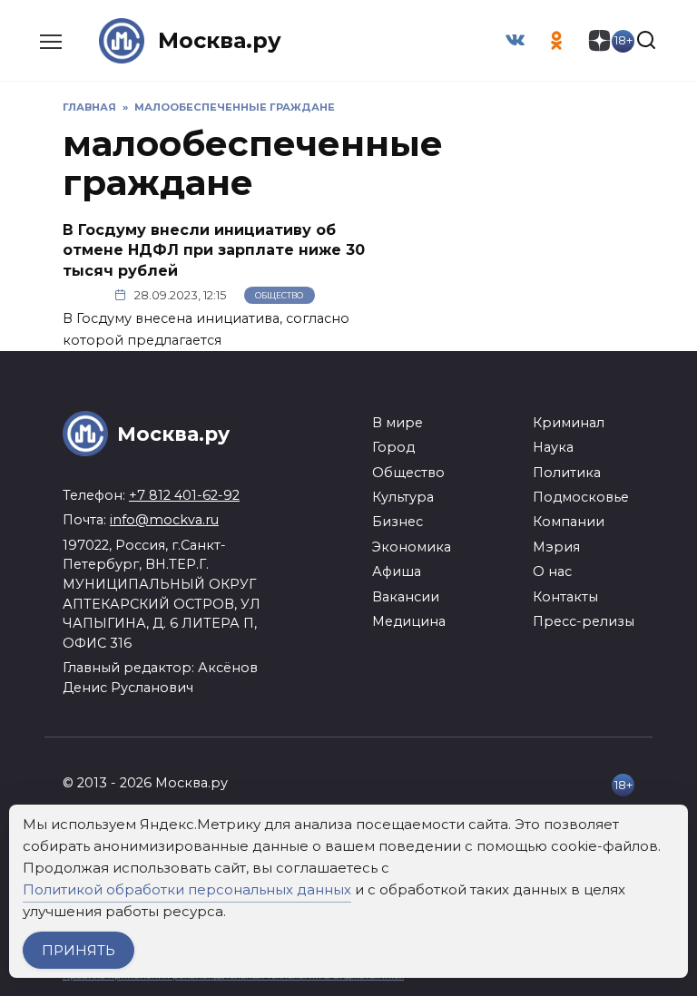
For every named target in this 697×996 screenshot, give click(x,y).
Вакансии (405, 597)
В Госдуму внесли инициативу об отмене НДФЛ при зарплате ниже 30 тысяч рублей (214, 250)
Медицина (409, 621)
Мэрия (556, 547)
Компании (568, 521)
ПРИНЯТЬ (78, 950)
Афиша (396, 571)
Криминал (568, 423)
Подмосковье (581, 497)
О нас (552, 571)
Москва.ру (219, 40)
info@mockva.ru (164, 520)
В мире (397, 423)
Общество (279, 295)
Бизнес (397, 521)
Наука (553, 447)
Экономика (411, 547)
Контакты (565, 597)
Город (393, 447)
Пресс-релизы (583, 621)
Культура (403, 497)
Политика (567, 472)
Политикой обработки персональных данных (187, 889)
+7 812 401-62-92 (184, 495)
